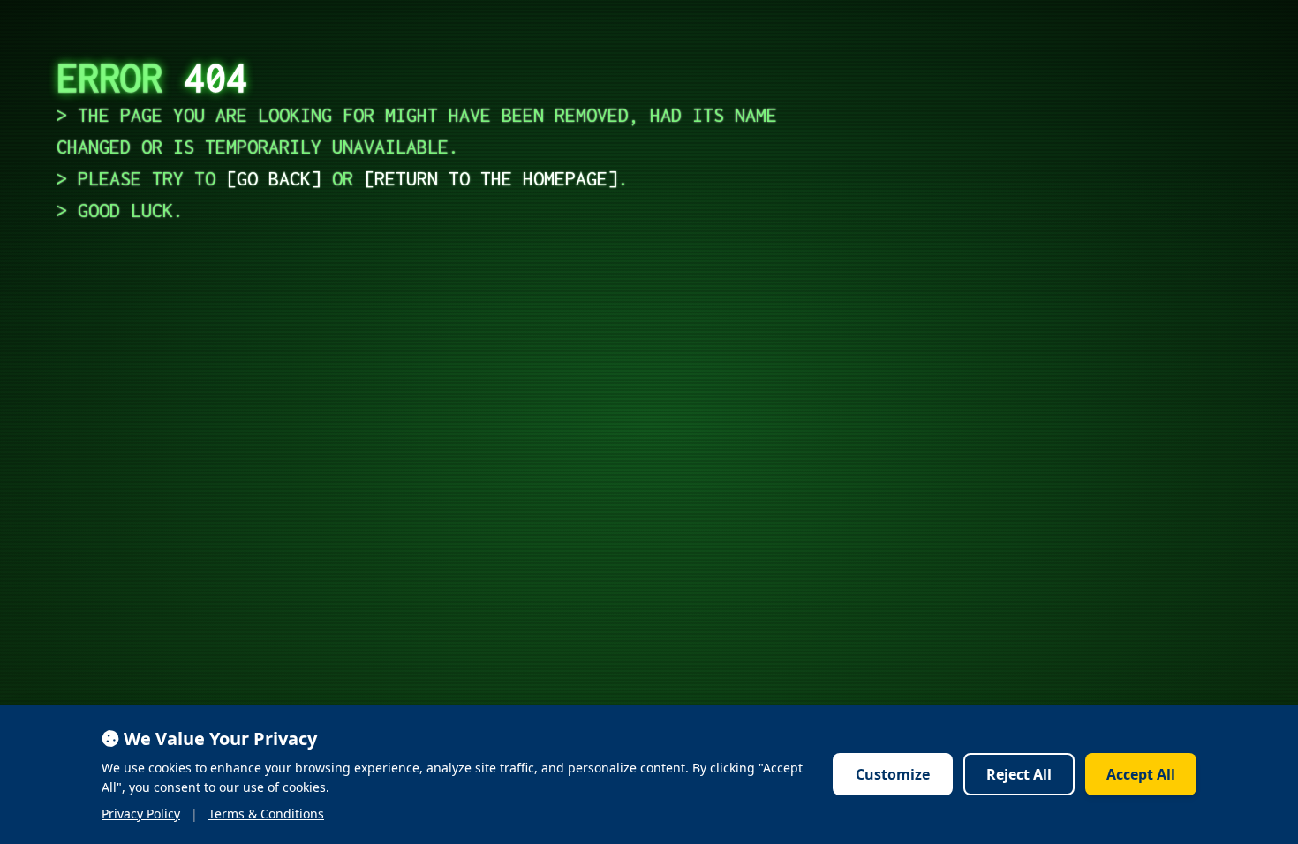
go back (274, 178)
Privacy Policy (141, 813)
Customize (893, 774)
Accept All (1140, 774)
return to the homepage (490, 178)
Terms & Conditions (266, 813)
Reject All (1019, 774)
